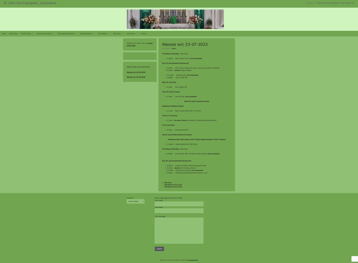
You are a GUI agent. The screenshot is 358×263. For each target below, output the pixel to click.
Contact (143, 33)
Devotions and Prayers (44, 33)
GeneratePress (193, 260)
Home (4, 33)
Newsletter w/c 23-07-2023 (173, 186)
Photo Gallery (102, 33)
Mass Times (13, 33)
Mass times (168, 182)
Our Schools (131, 33)
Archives (130, 198)
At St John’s (117, 33)
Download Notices (86, 33)
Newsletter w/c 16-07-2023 (173, 184)
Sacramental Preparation (66, 33)
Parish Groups (26, 33)
